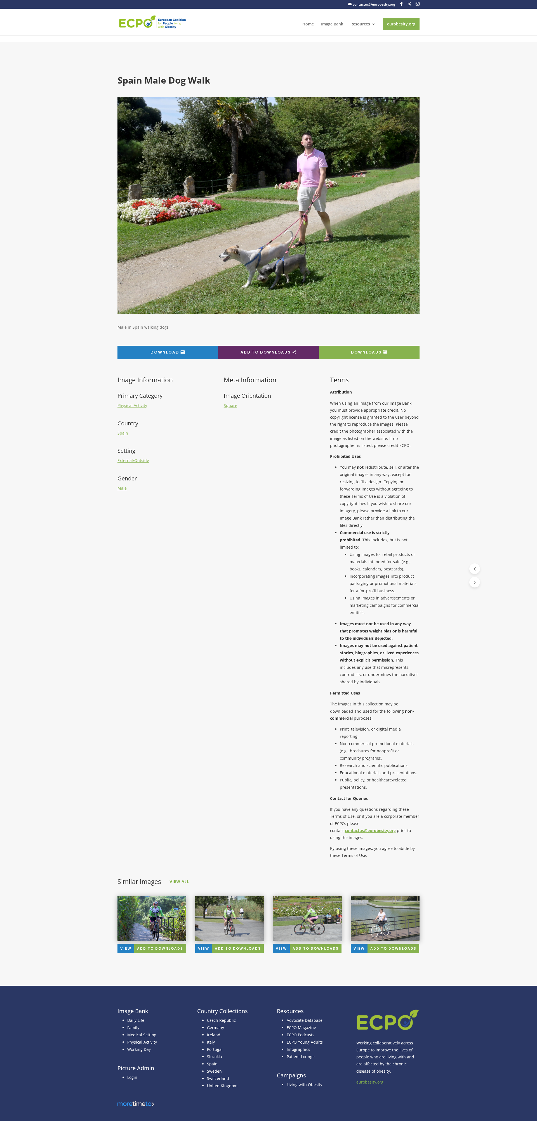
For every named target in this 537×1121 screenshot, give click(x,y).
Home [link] (308, 24)
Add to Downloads (266, 352)
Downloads (366, 352)
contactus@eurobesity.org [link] (370, 830)
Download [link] (164, 352)
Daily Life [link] (135, 1020)
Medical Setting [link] (141, 1034)
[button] (401, 4)
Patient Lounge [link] (301, 1056)
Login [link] (132, 1077)
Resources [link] (360, 24)
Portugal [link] (215, 1049)
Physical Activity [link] (132, 405)
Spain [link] (122, 433)
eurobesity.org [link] (401, 24)
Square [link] (230, 405)
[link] (152, 21)
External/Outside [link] (133, 460)
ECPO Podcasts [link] (300, 1034)
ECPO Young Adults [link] (305, 1042)
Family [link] (133, 1027)
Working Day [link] (139, 1049)
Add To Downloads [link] (160, 948)
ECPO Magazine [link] (301, 1027)
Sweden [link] (214, 1071)
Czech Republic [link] (221, 1020)
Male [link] (122, 488)
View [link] (125, 948)
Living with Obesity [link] (304, 1084)
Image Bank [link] (332, 24)
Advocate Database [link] (304, 1020)
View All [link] (179, 881)
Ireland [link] (213, 1034)
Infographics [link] (298, 1049)
